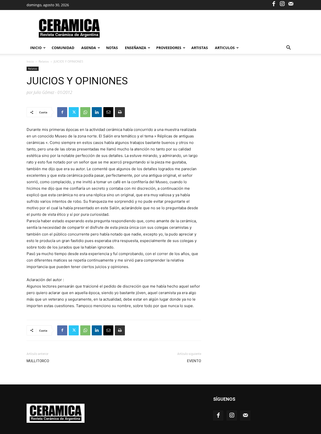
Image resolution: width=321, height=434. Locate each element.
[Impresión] (120, 112)
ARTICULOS (225, 47)
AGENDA (88, 47)
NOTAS (112, 47)
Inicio (36, 47)
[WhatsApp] (85, 112)
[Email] (108, 112)
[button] (288, 48)
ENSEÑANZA (135, 47)
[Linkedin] (97, 112)
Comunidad (63, 47)
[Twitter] (74, 112)
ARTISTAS (199, 47)
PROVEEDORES (168, 47)
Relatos (44, 61)
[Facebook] (273, 3)
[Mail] (290, 3)
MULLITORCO (38, 361)
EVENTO (194, 361)
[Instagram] (282, 3)
